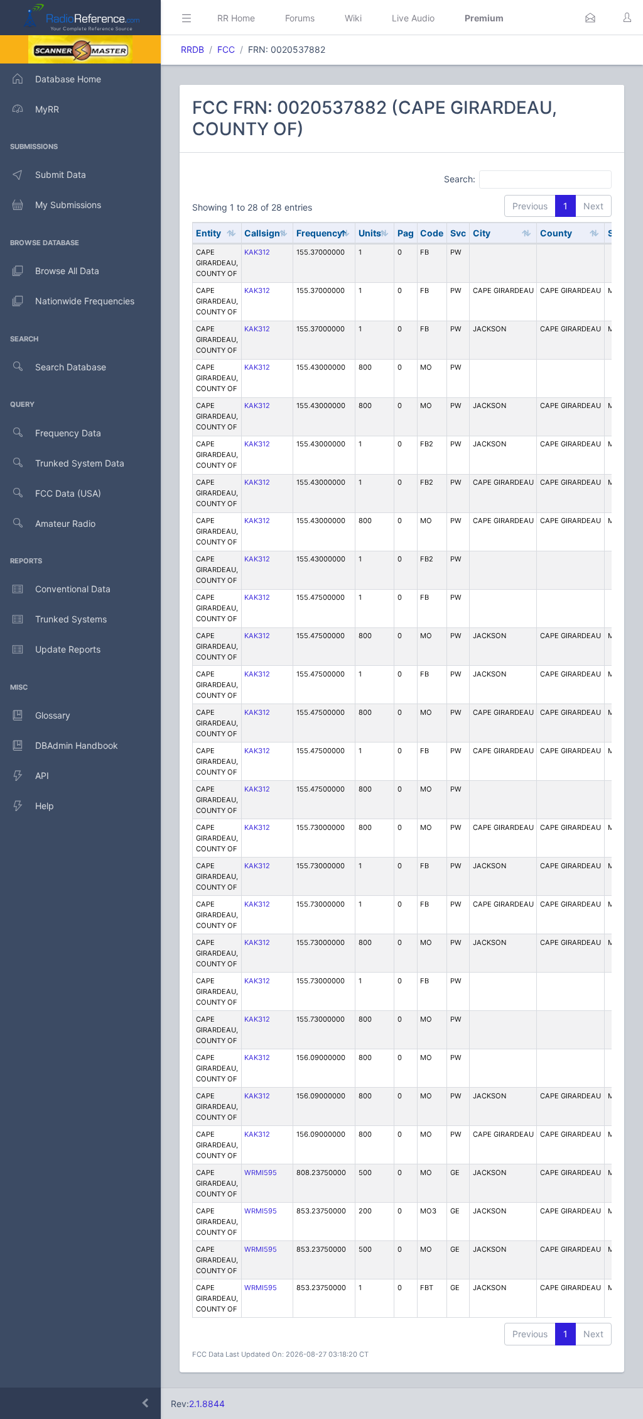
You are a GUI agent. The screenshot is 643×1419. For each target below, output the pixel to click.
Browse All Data (67, 270)
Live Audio (413, 18)
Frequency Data (68, 433)
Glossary (52, 715)
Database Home (68, 79)
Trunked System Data (79, 463)
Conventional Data (73, 588)
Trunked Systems (71, 619)
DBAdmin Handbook (76, 745)
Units (370, 233)
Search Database (70, 367)
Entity (208, 233)
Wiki (353, 18)
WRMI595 (260, 1172)
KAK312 (257, 252)
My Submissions (68, 204)
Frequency (319, 233)
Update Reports (67, 649)
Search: (459, 179)
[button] (590, 18)
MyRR (47, 109)
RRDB (192, 49)
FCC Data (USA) (68, 493)
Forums (300, 18)
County (556, 233)
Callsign (262, 233)
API (42, 775)
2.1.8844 (207, 1403)
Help (44, 805)
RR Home (236, 18)
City (481, 233)
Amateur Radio (65, 523)
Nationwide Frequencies (84, 300)
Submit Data (60, 174)
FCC (226, 49)
